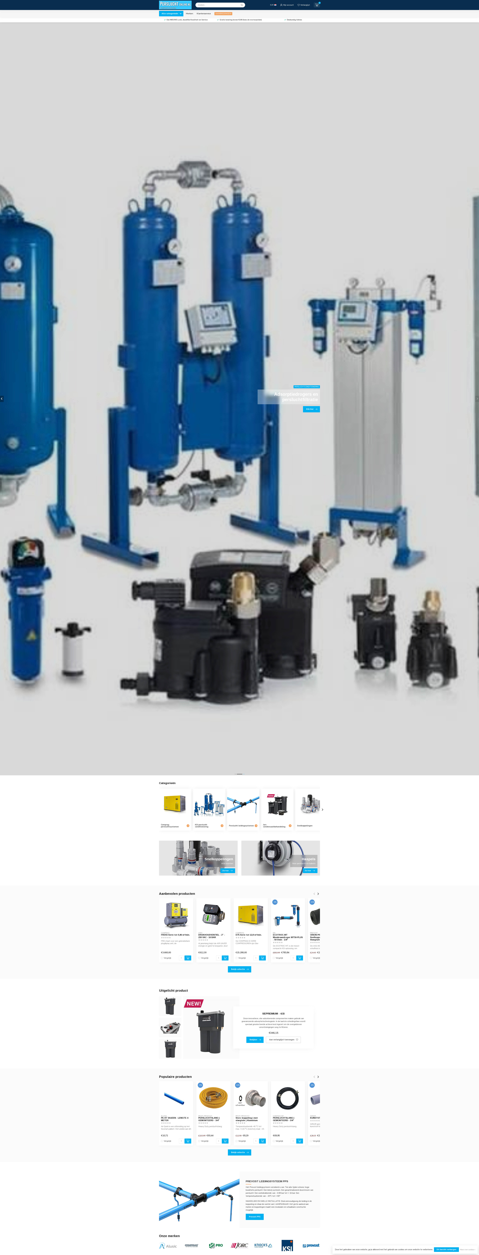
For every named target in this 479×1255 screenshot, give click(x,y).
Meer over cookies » (467, 1249)
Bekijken (253, 1039)
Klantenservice (204, 13)
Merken (189, 13)
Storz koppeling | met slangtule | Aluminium (247, 1119)
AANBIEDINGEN (223, 13)
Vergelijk (167, 958)
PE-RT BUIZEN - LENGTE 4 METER (174, 1119)
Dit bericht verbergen (446, 1249)
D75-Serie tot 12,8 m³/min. (249, 935)
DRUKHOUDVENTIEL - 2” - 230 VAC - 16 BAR (211, 936)
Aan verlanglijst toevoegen (281, 1039)
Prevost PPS (254, 1216)
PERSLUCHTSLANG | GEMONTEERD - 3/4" (209, 1119)
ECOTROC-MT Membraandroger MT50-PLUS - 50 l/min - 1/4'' (288, 937)
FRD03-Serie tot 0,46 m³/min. (175, 935)
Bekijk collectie (238, 969)
